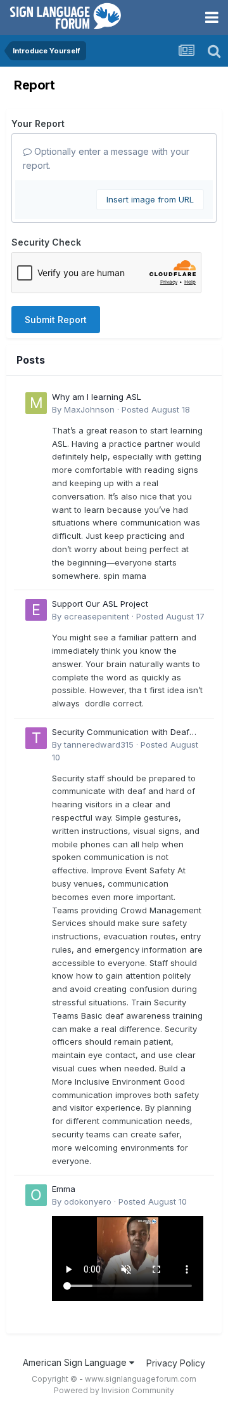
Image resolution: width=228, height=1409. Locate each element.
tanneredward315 (99, 744)
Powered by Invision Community (114, 1390)
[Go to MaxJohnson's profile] (36, 403)
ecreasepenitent (96, 616)
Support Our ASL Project (100, 604)
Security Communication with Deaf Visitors (120, 733)
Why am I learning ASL (96, 397)
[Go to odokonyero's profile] (36, 1195)
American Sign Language (76, 1362)
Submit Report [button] (56, 319)
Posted (156, 409)
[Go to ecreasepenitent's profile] (36, 610)
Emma (63, 1189)
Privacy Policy (175, 1363)
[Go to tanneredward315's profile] (36, 738)
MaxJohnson (89, 409)
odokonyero (87, 1201)
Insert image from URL (150, 199)
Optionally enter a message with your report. (106, 158)
